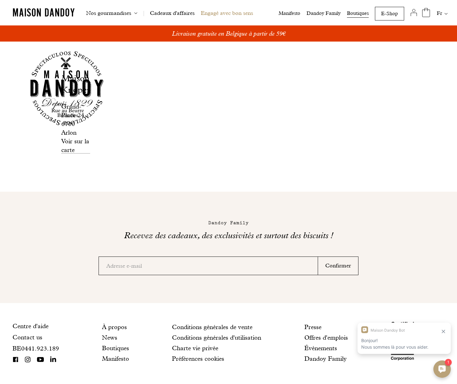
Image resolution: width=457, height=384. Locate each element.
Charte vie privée (195, 348)
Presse (312, 327)
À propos (114, 327)
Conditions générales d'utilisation (216, 337)
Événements (320, 348)
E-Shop (389, 13)
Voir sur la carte (75, 145)
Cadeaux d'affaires (172, 13)
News (109, 337)
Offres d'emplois (326, 337)
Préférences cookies (198, 358)
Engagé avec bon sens (227, 13)
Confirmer (338, 265)
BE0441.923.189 (35, 348)
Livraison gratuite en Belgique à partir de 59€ (228, 33)
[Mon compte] (414, 12)
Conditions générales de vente (212, 327)
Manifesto (289, 13)
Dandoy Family (324, 13)
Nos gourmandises (108, 13)
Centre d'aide (30, 326)
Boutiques (358, 13)
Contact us (27, 337)
